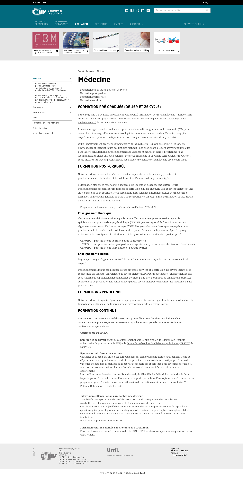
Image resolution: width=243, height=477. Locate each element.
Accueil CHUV (39, 3)
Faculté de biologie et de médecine (120, 455)
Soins (35, 118)
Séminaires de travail (93, 339)
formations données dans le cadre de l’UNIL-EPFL (118, 431)
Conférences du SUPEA (94, 332)
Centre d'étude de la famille (157, 339)
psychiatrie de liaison (92, 304)
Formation (81, 24)
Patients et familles (41, 23)
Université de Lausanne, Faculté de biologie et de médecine (43, 52)
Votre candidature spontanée (105, 50)
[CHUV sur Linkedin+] (126, 10)
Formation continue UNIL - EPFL (165, 51)
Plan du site (175, 453)
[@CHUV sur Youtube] (142, 10)
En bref (119, 24)
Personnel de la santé (62, 23)
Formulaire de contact (179, 455)
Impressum (175, 449)
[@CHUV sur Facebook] (131, 10)
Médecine (37, 79)
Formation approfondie (93, 96)
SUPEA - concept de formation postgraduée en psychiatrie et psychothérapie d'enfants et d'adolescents (138, 244)
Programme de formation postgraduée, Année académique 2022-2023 (118, 207)
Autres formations (40, 128)
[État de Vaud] (33, 452)
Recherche (101, 24)
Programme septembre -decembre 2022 (102, 420)
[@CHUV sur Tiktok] (147, 10)
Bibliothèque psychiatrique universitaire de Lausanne (74, 51)
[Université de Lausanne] (120, 450)
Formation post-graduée (93, 93)
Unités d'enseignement (43, 133)
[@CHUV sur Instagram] (137, 10)
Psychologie (38, 107)
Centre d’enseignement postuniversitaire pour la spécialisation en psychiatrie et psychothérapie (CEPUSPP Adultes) (50, 87)
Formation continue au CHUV (136, 50)
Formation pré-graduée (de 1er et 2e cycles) (103, 89)
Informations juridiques (179, 451)
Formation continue (91, 100)
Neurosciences (39, 113)
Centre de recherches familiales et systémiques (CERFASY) (158, 343)
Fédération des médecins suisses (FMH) (156, 184)
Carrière (135, 24)
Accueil (81, 71)
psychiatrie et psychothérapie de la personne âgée (139, 304)
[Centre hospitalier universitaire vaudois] (49, 456)
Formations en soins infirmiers (46, 123)
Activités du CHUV (194, 24)
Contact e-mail (113, 386)
